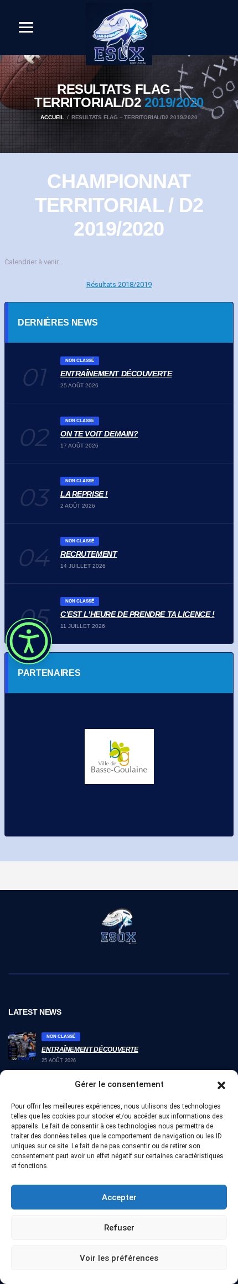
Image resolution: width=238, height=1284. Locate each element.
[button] (221, 1084)
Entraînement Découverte (116, 373)
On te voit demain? (99, 433)
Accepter (119, 1197)
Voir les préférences (119, 1258)
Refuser (119, 1228)
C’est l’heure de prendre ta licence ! (137, 614)
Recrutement (88, 554)
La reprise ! (84, 493)
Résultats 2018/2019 (119, 284)
